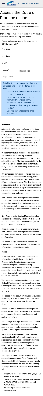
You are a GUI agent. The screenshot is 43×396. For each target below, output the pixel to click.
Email (4, 63)
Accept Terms (7, 77)
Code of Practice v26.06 (28, 3)
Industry (5, 70)
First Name (6, 49)
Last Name (6, 56)
